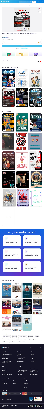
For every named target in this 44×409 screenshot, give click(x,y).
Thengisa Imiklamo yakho (6, 361)
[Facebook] (30, 347)
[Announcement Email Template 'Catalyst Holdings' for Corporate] (27, 290)
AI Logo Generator (33, 373)
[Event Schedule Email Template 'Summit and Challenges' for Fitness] (6, 306)
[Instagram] (34, 347)
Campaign (5, 339)
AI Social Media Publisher (22, 370)
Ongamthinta (25, 380)
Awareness (37, 336)
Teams (32, 358)
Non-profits (33, 361)
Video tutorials (4, 368)
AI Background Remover (34, 371)
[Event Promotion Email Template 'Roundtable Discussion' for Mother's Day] (6, 323)
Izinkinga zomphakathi (22, 336)
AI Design (20, 368)
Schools (32, 359)
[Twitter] (37, 347)
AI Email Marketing (21, 371)
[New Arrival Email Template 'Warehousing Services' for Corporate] (37, 306)
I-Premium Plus (34, 357)
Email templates (20, 355)
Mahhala (32, 354)
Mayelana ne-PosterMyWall (7, 354)
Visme (14, 380)
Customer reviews (5, 362)
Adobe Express (4, 383)
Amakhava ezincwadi (6, 336)
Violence (16, 339)
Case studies (4, 357)
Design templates (20, 354)
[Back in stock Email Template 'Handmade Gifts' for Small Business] (37, 290)
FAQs (24, 384)
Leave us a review (5, 359)
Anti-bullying (30, 336)
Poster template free (13, 341)
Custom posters (23, 339)
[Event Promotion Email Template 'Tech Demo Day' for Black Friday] (27, 306)
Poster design (5, 341)
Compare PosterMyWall (6, 378)
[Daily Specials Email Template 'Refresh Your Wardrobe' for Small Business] (17, 290)
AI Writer (19, 373)
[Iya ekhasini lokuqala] (4, 2)
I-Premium (33, 355)
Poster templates (22, 341)
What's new (4, 355)
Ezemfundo (14, 336)
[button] (39, 9)
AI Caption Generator (34, 374)
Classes (3, 370)
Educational (11, 339)
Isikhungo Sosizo (26, 382)
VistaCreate (4, 382)
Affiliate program (5, 358)
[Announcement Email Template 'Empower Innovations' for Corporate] (27, 323)
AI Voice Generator (33, 370)
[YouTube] (40, 347)
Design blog (4, 371)
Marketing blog (4, 373)
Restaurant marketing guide (7, 374)
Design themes (20, 358)
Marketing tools (20, 359)
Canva (3, 380)
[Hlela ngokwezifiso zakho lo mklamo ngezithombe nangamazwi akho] (22, 19)
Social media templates (21, 357)
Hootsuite (15, 383)
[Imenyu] (42, 1)
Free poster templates (32, 339)
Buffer (14, 382)
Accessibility (25, 383)
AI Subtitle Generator (34, 368)
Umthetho (25, 387)
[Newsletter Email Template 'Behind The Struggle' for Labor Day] (17, 323)
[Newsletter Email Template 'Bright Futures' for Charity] (17, 306)
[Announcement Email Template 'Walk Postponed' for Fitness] (6, 290)
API (24, 386)
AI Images (20, 374)
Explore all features (20, 361)
